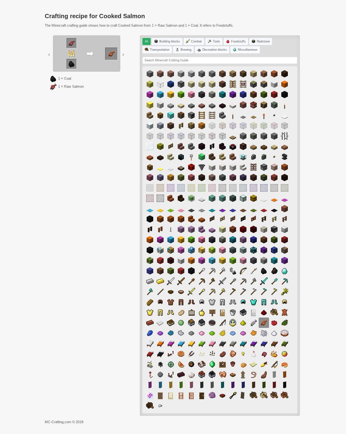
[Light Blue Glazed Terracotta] (191, 250)
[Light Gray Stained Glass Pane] (233, 188)
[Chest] (160, 115)
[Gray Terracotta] (202, 177)
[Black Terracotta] (284, 177)
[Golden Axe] (222, 291)
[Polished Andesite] (212, 74)
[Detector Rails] (243, 84)
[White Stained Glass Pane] (150, 188)
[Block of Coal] (150, 219)
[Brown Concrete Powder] (160, 271)
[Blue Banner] (243, 385)
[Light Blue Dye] (233, 333)
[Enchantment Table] (233, 146)
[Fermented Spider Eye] (264, 354)
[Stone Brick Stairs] (191, 146)
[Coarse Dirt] (222, 74)
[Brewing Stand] (150, 364)
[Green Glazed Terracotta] (150, 260)
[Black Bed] (160, 354)
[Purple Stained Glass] (170, 136)
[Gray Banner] (202, 385)
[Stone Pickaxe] (243, 281)
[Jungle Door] (181, 395)
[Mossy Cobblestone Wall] (264, 157)
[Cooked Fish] (253, 323)
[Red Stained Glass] (212, 136)
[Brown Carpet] (243, 208)
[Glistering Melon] (181, 364)
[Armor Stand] (243, 374)
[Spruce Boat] (253, 395)
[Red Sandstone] (160, 219)
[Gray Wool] (202, 94)
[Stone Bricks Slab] (212, 105)
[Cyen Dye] (170, 333)
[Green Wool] (264, 94)
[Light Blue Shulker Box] (170, 240)
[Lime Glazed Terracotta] (212, 250)
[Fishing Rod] (222, 323)
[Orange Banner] (284, 374)
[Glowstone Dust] (243, 323)
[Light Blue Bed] (181, 343)
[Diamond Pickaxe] (284, 281)
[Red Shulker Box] (284, 240)
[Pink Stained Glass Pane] (212, 188)
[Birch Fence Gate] (222, 219)
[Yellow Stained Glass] (253, 125)
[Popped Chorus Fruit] (212, 395)
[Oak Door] (222, 312)
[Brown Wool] (253, 94)
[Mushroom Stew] (181, 291)
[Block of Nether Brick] (202, 146)
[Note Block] (222, 84)
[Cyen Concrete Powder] (274, 260)
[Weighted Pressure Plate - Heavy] (170, 167)
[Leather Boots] (191, 302)
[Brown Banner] (253, 385)
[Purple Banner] (233, 385)
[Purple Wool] (233, 94)
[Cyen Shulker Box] (233, 240)
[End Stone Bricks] (222, 229)
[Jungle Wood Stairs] (233, 157)
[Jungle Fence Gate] (233, 219)
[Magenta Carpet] (284, 198)
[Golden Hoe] (274, 291)
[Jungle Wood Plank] (264, 74)
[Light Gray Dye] (181, 333)
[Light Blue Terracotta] (160, 177)
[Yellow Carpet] (160, 208)
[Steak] (222, 354)
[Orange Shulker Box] (150, 240)
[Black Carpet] (274, 208)
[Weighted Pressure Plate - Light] (160, 167)
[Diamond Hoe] (264, 291)
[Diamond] (284, 271)
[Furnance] (191, 115)
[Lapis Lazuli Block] (170, 84)
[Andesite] (202, 74)
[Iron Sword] (170, 281)
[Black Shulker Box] (150, 250)
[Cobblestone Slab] (191, 105)
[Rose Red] (274, 323)
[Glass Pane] (150, 146)
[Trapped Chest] (150, 167)
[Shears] (191, 354)
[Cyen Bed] (243, 343)
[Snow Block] (150, 125)
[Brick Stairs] (181, 146)
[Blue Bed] (264, 343)
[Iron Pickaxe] (212, 271)
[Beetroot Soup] (222, 395)
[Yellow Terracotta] (170, 177)
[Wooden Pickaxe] (202, 281)
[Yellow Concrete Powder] (222, 260)
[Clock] (233, 323)
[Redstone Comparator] (170, 374)
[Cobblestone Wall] (253, 157)
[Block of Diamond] (170, 115)
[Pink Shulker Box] (202, 240)
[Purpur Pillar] (191, 229)
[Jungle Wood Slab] (284, 146)
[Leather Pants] (181, 302)
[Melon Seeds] (212, 354)
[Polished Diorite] (191, 74)
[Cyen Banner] (222, 385)
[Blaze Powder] (274, 354)
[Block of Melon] (160, 146)
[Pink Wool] (191, 94)
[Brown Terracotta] (253, 177)
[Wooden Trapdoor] (233, 136)
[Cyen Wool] (222, 94)
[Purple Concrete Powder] (284, 260)
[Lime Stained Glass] (264, 125)
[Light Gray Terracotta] (212, 177)
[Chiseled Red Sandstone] (170, 219)
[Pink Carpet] (181, 208)
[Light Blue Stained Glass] (243, 125)
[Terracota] (284, 208)
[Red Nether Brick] (253, 229)
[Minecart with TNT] (202, 374)
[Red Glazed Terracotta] (160, 260)
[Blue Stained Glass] (181, 136)
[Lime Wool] (181, 94)
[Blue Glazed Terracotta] (274, 250)
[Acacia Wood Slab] (150, 157)
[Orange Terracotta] (284, 167)
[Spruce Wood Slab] (264, 146)
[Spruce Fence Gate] (212, 219)
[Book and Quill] (202, 364)
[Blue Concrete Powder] (150, 271)
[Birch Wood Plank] (253, 74)
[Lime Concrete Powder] (233, 260)
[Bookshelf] (264, 105)
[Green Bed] (284, 343)
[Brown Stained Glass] (191, 136)
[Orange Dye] (253, 333)
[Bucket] (233, 312)
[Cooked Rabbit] (222, 374)
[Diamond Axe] (150, 291)
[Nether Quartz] (191, 374)
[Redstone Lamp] (243, 146)
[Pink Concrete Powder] (243, 260)
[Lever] (233, 115)
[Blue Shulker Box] (253, 240)
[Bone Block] (264, 229)
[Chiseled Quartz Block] (222, 167)
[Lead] (253, 374)
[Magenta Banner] (150, 385)
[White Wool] (274, 84)
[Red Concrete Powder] (181, 271)
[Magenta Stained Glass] (233, 125)
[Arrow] (253, 271)
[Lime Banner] (181, 385)
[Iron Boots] (233, 302)
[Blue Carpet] (233, 208)
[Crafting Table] (181, 115)
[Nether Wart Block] (243, 229)
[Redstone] (264, 312)
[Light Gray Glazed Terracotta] (243, 250)
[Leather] (284, 312)
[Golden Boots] (170, 312)
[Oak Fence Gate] (181, 125)
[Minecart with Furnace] (202, 323)
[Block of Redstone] (191, 167)
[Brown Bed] (274, 343)
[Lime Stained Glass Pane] (202, 188)
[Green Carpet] (253, 208)
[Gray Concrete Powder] (253, 260)
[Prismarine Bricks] (222, 198)
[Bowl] (170, 291)
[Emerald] (212, 364)
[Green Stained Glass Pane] (284, 188)
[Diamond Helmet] (243, 302)
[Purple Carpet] (222, 208)
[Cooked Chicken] (233, 354)
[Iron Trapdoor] (202, 198)
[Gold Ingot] (160, 281)
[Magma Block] (233, 229)
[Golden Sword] (191, 291)
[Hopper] (202, 167)
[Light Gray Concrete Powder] (264, 260)
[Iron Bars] (284, 136)
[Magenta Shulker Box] (160, 240)
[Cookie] (181, 354)
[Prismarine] (212, 198)
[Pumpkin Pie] (284, 364)
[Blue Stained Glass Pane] (264, 188)
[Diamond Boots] (274, 302)
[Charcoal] (274, 271)
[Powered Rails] (233, 84)
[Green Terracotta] (264, 177)
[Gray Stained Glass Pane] (222, 188)
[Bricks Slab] (202, 105)
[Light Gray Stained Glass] (150, 136)
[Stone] (150, 74)
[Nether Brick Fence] (212, 146)
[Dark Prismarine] (233, 198)
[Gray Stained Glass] (284, 125)
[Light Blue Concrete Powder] (212, 260)
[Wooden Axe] (212, 281)
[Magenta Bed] (170, 343)
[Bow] (243, 271)
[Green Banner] (264, 385)
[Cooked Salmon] (264, 323)
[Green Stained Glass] (202, 136)
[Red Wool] (274, 94)
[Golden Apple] (202, 312)
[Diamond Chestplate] (253, 302)
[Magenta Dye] (243, 333)
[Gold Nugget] (243, 354)
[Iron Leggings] (222, 302)
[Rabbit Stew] (233, 374)
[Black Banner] (284, 385)
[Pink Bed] (212, 343)
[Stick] (160, 291)
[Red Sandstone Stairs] (191, 219)
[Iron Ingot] (150, 281)
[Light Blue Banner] (160, 385)
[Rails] (212, 115)
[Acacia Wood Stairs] (170, 198)
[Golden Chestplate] (150, 312)
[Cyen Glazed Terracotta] (253, 250)
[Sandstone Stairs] (170, 157)
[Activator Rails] (253, 167)
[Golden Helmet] (284, 302)
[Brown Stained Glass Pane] (274, 188)
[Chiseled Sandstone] (202, 84)
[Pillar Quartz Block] (233, 167)
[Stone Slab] (170, 105)
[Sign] (212, 312)
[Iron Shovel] (202, 271)
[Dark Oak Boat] (150, 406)
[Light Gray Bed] (233, 343)
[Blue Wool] (243, 94)
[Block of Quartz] (212, 167)
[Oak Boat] (274, 312)
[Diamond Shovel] (274, 281)
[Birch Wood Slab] (274, 146)
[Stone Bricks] (243, 136)
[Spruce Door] (160, 395)
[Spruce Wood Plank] (243, 74)
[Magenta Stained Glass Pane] (170, 188)
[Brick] (150, 323)
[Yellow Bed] (191, 343)
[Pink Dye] (202, 333)
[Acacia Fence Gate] (253, 219)
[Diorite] (181, 74)
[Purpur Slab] (212, 229)
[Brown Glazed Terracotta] (284, 250)
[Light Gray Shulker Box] (222, 240)
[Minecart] (243, 312)
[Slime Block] (191, 198)
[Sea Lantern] (243, 198)
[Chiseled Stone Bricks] (274, 136)
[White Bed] (150, 343)
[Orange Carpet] (274, 198)
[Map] (253, 364)
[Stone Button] (274, 115)
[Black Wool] (284, 94)
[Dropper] (264, 167)
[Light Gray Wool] (212, 94)
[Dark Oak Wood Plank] (284, 74)
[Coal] (264, 271)
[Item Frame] (222, 364)
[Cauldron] (160, 364)
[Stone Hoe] (243, 291)
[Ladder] (202, 115)
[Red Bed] (150, 354)
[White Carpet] (264, 198)
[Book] (170, 323)
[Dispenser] (181, 84)
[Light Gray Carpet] (202, 208)
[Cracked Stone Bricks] (264, 136)
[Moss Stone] (274, 105)
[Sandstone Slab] (181, 105)
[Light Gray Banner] (212, 385)
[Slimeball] (181, 323)
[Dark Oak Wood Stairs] (181, 198)
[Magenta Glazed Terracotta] (181, 250)
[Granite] (160, 74)
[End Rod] (170, 229)
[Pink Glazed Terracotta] (222, 250)
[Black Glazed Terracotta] (170, 260)
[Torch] (284, 105)
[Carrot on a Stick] (274, 364)
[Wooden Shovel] (191, 281)
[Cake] (284, 333)
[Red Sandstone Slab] (202, 219)
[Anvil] (284, 157)
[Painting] (191, 312)
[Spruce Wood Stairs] (212, 157)
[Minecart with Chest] (191, 323)
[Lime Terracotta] (181, 177)
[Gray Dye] (191, 333)
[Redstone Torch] (264, 115)
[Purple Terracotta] (233, 177)
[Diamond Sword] (264, 281)
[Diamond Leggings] (264, 302)
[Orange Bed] (160, 343)
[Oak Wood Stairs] (150, 115)
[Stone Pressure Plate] (243, 115)
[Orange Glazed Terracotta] (170, 250)
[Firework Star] (160, 374)
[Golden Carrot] (264, 364)
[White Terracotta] (274, 167)
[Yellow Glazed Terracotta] (202, 250)
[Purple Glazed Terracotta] (264, 250)
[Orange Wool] (284, 84)
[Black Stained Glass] (222, 136)
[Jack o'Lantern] (202, 125)
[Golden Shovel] (202, 291)
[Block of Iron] (160, 105)
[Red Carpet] (264, 208)
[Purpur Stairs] (202, 229)
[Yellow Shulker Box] (181, 240)
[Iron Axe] (222, 271)
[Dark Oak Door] (202, 395)
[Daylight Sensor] (181, 167)
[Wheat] (284, 291)
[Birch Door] (170, 395)
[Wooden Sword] (181, 281)
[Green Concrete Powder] (170, 271)
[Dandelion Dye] (222, 333)
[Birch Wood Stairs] (222, 157)
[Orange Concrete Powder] (191, 260)
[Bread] (150, 302)
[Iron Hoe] (253, 291)
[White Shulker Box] (284, 229)
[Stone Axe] (253, 281)
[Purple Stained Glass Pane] (253, 188)
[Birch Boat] (264, 395)
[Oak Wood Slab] (253, 146)
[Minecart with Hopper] (212, 374)
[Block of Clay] (160, 125)
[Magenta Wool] (150, 94)
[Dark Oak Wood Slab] (160, 157)
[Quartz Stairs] (243, 167)
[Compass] (212, 323)
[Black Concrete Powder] (191, 271)
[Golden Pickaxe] (212, 291)
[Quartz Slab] (233, 105)
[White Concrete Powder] (181, 260)
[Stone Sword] (222, 281)
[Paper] (160, 323)
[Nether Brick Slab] (222, 105)
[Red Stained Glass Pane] (150, 198)
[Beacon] (243, 157)
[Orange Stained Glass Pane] (160, 188)
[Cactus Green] (284, 323)
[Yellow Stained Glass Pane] (191, 188)
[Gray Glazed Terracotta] (233, 250)
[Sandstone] (191, 84)
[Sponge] (150, 84)
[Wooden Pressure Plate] (253, 115)
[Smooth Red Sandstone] (181, 219)
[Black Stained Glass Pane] (160, 198)
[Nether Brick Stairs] (222, 146)
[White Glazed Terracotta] (160, 250)
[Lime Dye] (212, 333)
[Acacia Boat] (284, 395)
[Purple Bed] (253, 343)
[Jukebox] (170, 125)
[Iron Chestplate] (212, 302)
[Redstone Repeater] (170, 354)
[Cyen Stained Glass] (160, 136)
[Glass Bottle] (253, 354)
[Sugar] (274, 333)
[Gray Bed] (222, 343)
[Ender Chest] (181, 157)
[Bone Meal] (264, 333)
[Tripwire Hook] (191, 157)
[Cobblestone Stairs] (222, 115)
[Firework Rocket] (150, 374)
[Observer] (274, 229)
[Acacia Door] (191, 395)
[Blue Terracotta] (243, 177)
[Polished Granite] (170, 74)
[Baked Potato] (243, 364)
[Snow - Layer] (284, 115)
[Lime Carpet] (170, 208)
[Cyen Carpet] (212, 208)
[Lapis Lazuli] (150, 333)
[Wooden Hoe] (233, 291)
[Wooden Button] (274, 157)
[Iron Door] (253, 312)
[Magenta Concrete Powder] (202, 260)
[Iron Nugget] (160, 406)
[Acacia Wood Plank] (274, 74)
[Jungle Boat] (274, 395)
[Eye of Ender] (170, 364)
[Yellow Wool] (170, 94)
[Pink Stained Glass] (274, 125)
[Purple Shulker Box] (243, 240)
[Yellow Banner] (170, 385)
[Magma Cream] (284, 354)
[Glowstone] (191, 125)
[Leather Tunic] (170, 302)
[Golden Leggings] (160, 312)
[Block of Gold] (150, 105)
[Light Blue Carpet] (150, 208)
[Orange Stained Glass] (222, 125)
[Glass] (160, 84)
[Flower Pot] (233, 364)
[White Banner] (274, 374)
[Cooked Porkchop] (181, 312)
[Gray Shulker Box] (212, 240)
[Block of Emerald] (202, 157)
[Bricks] (243, 105)
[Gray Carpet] (191, 208)
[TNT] (253, 105)
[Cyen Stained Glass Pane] (243, 188)
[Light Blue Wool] (160, 94)
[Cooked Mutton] (264, 374)
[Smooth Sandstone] (212, 84)
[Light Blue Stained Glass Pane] (181, 188)
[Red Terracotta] (274, 177)
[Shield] (243, 395)
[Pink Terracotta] (191, 177)
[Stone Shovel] (233, 281)
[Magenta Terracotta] (150, 177)
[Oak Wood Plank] (233, 74)
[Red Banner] (274, 385)
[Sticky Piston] (253, 84)
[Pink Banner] (191, 385)
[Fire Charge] (191, 364)
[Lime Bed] (202, 343)
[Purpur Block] (181, 229)
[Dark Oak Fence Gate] (243, 219)
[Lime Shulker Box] (191, 240)
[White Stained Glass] (212, 125)
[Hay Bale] (253, 198)
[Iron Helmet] (202, 302)
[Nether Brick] (181, 374)
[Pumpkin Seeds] (202, 354)
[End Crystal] (150, 395)
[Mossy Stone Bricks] (253, 136)
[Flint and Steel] (233, 271)
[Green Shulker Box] (274, 240)
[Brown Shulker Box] (264, 240)
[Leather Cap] (160, 302)
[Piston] (264, 84)
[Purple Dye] (160, 333)
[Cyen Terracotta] (222, 177)
